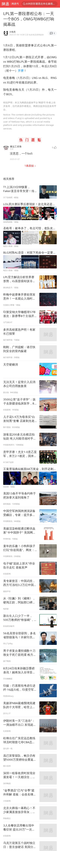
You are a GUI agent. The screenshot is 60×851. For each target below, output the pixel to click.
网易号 (15, 3)
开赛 (21, 70)
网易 (5, 4)
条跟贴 (29, 165)
